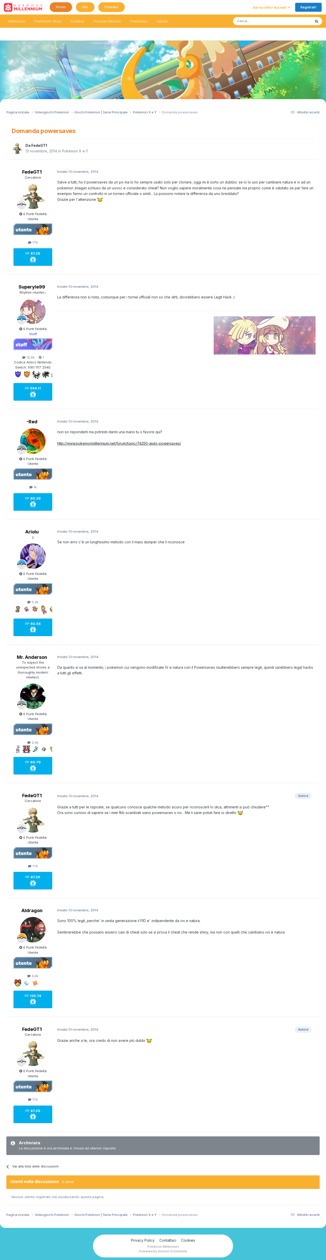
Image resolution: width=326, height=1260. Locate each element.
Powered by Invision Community (163, 1251)
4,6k (34, 976)
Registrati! (308, 7)
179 (34, 242)
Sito (85, 7)
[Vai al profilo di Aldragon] (33, 929)
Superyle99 (32, 287)
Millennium (16, 21)
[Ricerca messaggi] (316, 21)
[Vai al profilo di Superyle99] (33, 311)
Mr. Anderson (32, 657)
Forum (61, 7)
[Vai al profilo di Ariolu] (33, 556)
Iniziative (77, 21)
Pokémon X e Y (75, 151)
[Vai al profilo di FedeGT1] (17, 148)
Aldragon (32, 910)
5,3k (34, 602)
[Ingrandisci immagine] (100, 199)
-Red (31, 421)
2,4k (34, 742)
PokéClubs (138, 21)
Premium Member (107, 21)
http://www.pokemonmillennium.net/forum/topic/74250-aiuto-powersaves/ (119, 443)
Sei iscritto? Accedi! (270, 7)
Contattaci (167, 1240)
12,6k (30, 357)
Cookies (188, 1240)
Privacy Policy (143, 1240)
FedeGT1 (39, 145)
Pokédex (111, 7)
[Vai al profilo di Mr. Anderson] (33, 696)
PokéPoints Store (47, 21)
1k (35, 487)
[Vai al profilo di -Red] (33, 441)
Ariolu (32, 531)
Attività (162, 21)
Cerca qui (297, 21)
